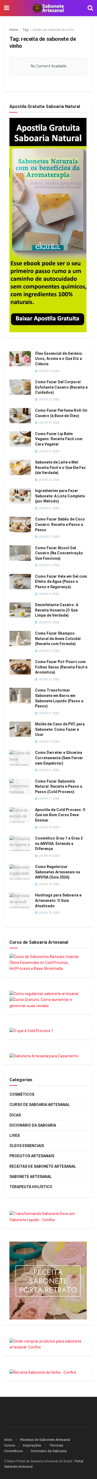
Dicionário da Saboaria (32, 1125)
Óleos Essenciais (26, 1146)
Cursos (9, 1445)
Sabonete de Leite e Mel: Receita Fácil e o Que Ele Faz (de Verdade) (60, 467)
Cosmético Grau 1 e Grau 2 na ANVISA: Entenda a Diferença (59, 843)
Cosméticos (21, 1094)
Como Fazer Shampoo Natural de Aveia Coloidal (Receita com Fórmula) (58, 638)
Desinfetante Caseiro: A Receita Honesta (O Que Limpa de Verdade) (56, 610)
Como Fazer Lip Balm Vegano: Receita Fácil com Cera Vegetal (58, 439)
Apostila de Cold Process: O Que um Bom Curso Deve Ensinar (60, 815)
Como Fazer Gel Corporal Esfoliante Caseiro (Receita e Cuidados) (61, 387)
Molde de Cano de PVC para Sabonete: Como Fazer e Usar (60, 729)
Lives (14, 1135)
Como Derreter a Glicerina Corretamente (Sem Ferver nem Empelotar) (59, 757)
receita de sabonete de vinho (53, 30)
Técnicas (56, 1445)
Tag (25, 30)
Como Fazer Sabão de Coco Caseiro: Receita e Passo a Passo (60, 524)
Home (13, 30)
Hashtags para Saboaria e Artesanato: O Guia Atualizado (58, 900)
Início (8, 1440)
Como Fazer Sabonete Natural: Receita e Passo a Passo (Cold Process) (58, 786)
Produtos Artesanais (31, 1156)
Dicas (15, 1115)
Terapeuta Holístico (30, 1187)
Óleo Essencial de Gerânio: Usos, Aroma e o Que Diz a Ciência (59, 358)
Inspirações (32, 1445)
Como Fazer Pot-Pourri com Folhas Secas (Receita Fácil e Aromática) (61, 667)
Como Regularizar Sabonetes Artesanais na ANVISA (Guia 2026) (57, 872)
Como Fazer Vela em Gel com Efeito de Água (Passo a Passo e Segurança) (61, 581)
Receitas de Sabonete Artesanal (42, 1166)
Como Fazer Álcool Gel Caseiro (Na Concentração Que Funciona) (59, 553)
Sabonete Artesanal (30, 1176)
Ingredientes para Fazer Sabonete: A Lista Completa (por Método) (60, 496)
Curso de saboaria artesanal (39, 1104)
